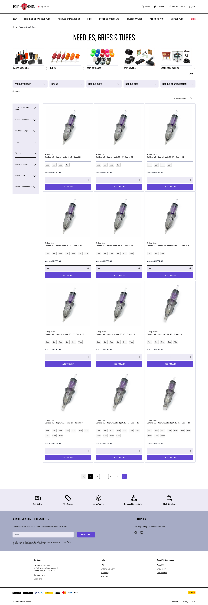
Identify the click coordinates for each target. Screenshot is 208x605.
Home (15, 27)
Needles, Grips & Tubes (69, 19)
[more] (88, 180)
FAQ (102, 565)
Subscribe (86, 534)
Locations (38, 579)
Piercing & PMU (156, 19)
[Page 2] (192, 73)
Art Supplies (177, 19)
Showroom (161, 569)
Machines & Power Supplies (37, 19)
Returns (104, 576)
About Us (161, 565)
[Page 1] (190, 73)
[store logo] (24, 6)
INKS (89, 19)
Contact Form (39, 575)
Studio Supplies (134, 19)
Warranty (104, 573)
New (15, 19)
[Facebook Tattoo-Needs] (135, 532)
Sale (193, 19)
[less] (48, 180)
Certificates (162, 573)
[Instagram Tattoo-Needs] (141, 532)
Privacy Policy (66, 542)
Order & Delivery (108, 569)
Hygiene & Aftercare (109, 19)
